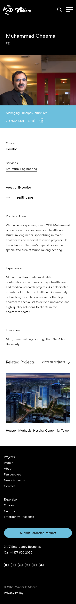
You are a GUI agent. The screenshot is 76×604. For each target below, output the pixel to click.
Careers (9, 511)
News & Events (14, 480)
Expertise (10, 499)
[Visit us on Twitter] (27, 565)
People (8, 463)
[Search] (59, 9)
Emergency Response (19, 517)
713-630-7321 (15, 121)
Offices (9, 505)
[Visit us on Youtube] (6, 565)
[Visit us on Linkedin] (42, 120)
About (8, 468)
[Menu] (69, 9)
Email (31, 121)
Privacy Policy (13, 593)
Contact (9, 486)
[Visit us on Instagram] (34, 565)
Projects (9, 457)
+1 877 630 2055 (21, 552)
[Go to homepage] (17, 10)
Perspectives (12, 474)
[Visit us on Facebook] (13, 565)
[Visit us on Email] (41, 565)
